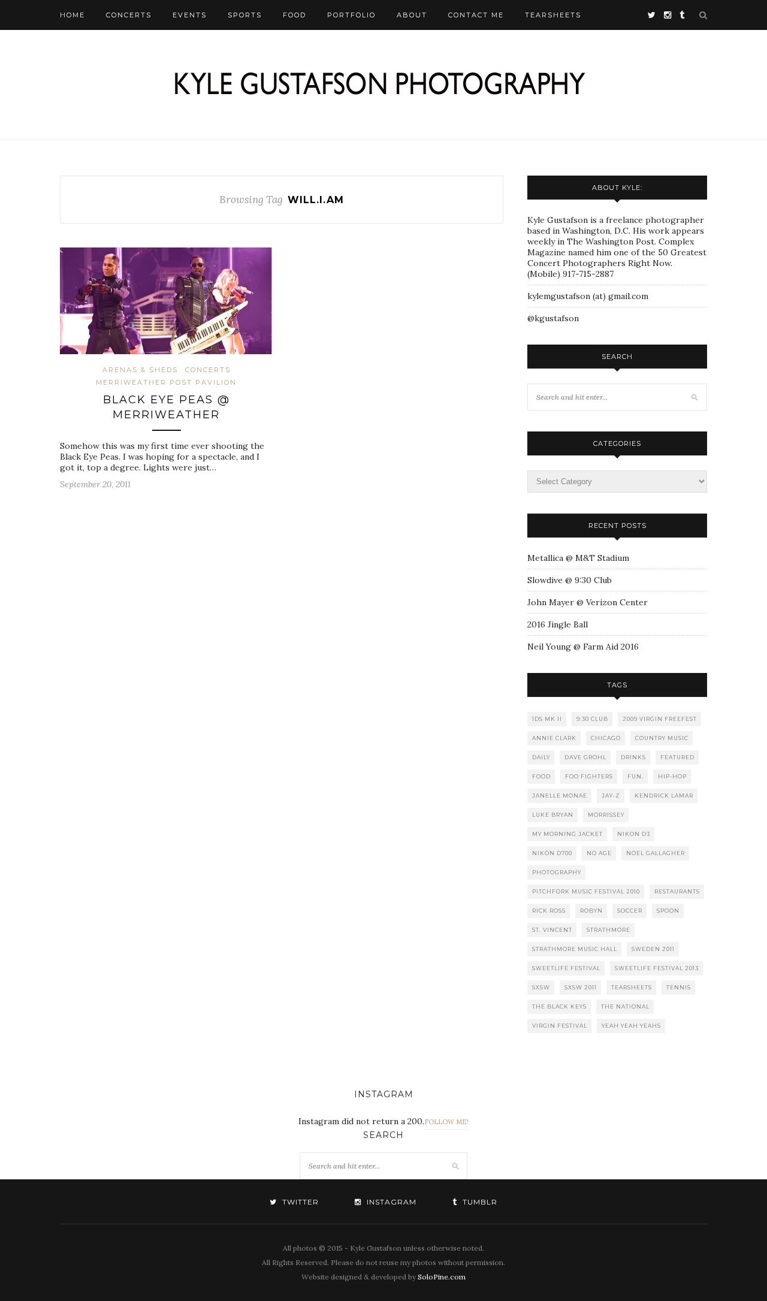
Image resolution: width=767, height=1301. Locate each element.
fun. (635, 776)
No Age (599, 853)
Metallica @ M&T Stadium (578, 558)
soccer (629, 910)
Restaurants (677, 891)
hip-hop (672, 776)
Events (190, 15)
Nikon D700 (552, 853)
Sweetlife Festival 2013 (657, 968)
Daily (541, 757)
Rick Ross (549, 910)
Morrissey (606, 814)
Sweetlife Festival (566, 968)
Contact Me (476, 15)
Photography (556, 872)
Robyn (591, 910)
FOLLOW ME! (446, 1122)
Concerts (129, 15)
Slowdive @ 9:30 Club (569, 580)
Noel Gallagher (655, 853)
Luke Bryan (552, 814)
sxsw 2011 (580, 987)
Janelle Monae (559, 795)
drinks (633, 757)
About (412, 15)
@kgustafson (553, 318)
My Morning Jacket (567, 834)
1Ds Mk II (547, 719)
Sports (245, 15)
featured (677, 757)
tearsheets (631, 987)
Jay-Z (611, 795)
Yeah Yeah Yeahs (631, 1025)
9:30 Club (592, 719)
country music (662, 738)
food (541, 776)
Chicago (606, 738)
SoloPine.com (442, 1276)
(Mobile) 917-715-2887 (570, 273)
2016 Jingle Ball (557, 624)
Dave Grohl (585, 757)
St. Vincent (552, 929)
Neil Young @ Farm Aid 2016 (583, 646)
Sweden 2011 (653, 949)
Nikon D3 (633, 834)
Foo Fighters (589, 776)
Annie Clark (554, 738)
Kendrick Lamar (664, 795)
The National (625, 1006)
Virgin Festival (559, 1025)
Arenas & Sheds (140, 370)
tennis (678, 987)
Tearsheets (553, 15)
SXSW (541, 987)
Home (72, 15)
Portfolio (351, 15)
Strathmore (608, 929)
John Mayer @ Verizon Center (587, 602)
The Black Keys (559, 1006)
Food (294, 15)
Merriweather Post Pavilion (166, 382)
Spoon (668, 910)
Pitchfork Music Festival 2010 (586, 891)
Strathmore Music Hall (574, 949)
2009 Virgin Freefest (660, 719)
